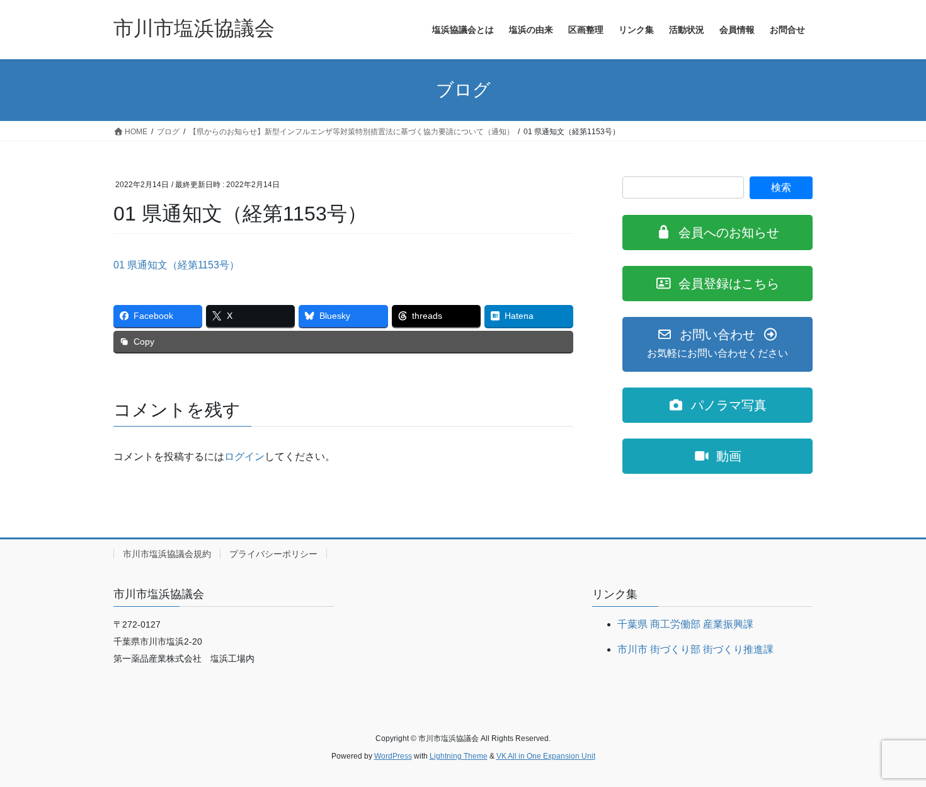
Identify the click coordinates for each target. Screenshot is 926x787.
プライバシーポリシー (273, 554)
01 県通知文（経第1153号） (176, 265)
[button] (717, 232)
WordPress (393, 756)
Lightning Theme (459, 756)
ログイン (244, 456)
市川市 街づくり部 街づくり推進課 (695, 649)
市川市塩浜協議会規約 (167, 554)
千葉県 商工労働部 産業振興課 (685, 624)
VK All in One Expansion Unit (545, 756)
